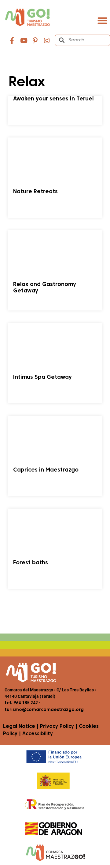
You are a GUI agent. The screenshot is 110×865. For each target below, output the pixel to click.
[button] (102, 20)
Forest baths (30, 563)
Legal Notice (19, 726)
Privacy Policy (57, 726)
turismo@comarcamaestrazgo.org (44, 710)
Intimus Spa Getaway (42, 377)
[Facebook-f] (12, 41)
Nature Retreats (35, 191)
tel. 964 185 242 (21, 703)
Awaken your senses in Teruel (53, 99)
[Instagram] (47, 41)
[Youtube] (24, 41)
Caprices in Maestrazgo (46, 470)
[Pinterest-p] (35, 41)
